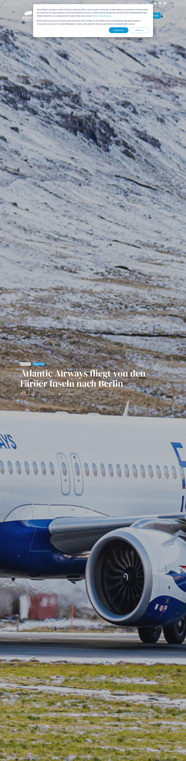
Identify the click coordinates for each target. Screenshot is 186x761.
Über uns (120, 3)
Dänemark (25, 364)
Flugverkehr (38, 364)
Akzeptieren (118, 30)
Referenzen (133, 3)
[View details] (155, 3)
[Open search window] (164, 15)
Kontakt (145, 3)
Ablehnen (139, 30)
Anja (33, 394)
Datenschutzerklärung (101, 16)
